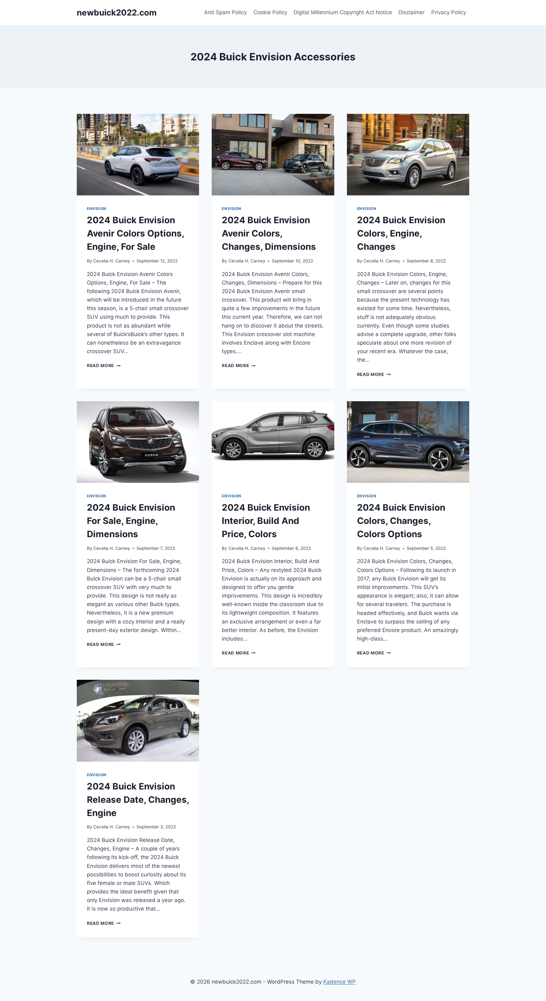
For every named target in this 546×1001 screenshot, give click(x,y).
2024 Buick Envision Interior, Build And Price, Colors (266, 520)
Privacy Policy (448, 12)
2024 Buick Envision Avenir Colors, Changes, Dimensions (269, 233)
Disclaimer (411, 12)
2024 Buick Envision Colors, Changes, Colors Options (401, 520)
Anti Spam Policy (225, 12)
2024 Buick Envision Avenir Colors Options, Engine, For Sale (135, 233)
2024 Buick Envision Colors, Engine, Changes (401, 233)
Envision (96, 208)
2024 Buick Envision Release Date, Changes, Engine (138, 799)
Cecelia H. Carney (111, 260)
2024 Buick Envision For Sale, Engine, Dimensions (131, 520)
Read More (104, 365)
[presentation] (138, 154)
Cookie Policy (270, 12)
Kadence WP (339, 982)
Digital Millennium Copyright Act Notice (343, 12)
